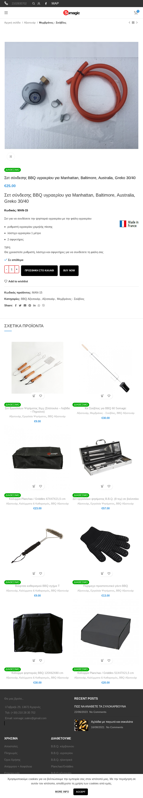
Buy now (69, 270)
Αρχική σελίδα (12, 22)
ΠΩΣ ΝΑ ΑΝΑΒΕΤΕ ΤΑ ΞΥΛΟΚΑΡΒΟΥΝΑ (100, 706)
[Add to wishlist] (40, 395)
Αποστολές (11, 746)
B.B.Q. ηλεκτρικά (61, 759)
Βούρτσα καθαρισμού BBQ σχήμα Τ (37, 585)
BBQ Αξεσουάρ (30, 298)
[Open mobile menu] (6, 12)
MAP (55, 3)
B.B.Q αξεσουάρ (61, 773)
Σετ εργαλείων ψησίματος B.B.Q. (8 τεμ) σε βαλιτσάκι (106, 498)
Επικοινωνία (12, 773)
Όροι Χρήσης (12, 759)
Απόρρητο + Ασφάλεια (18, 766)
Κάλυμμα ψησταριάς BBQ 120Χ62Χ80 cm (37, 672)
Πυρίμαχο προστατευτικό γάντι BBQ (105, 585)
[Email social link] (25, 305)
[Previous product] (129, 22)
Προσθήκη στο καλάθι (39, 270)
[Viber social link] (43, 305)
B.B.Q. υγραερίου (62, 753)
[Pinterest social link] (29, 305)
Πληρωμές (11, 753)
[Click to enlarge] (11, 156)
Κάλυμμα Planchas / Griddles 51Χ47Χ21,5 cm (105, 672)
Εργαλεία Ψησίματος (34, 416)
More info (62, 791)
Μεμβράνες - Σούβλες (52, 22)
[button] (34, 395)
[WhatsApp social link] (39, 305)
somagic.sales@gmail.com (30, 718)
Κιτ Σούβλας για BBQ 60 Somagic (105, 408)
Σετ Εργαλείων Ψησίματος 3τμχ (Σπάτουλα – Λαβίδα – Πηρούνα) (37, 410)
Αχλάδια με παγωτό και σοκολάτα (112, 721)
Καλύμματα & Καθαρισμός (34, 503)
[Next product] (137, 22)
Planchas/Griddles (62, 766)
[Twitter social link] (20, 305)
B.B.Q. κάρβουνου (62, 746)
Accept (80, 792)
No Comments (97, 712)
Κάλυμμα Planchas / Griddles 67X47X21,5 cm (37, 498)
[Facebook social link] (46, 3)
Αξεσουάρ (30, 22)
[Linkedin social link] (34, 305)
